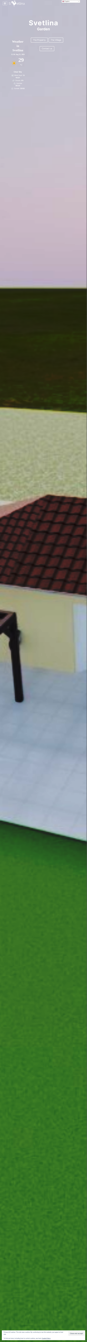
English (66, 1)
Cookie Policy (46, 1338)
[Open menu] (5, 3)
